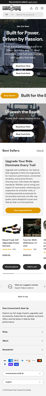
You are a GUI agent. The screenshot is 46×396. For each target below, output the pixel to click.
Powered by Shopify (24, 390)
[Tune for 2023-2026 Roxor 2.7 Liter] (32, 228)
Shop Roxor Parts (23, 66)
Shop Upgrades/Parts (23, 210)
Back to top (23, 296)
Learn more (32, 2)
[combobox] (23, 14)
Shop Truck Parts (23, 73)
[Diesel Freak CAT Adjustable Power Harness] (11, 228)
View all (40, 150)
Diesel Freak (12, 390)
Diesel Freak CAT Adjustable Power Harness (10, 243)
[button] (36, 8)
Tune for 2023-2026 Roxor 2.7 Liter (30, 243)
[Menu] (42, 8)
